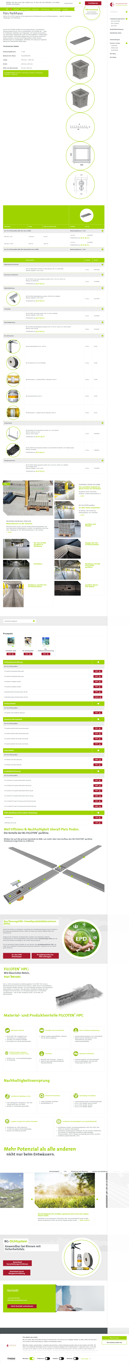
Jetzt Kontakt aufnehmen (22, 1306)
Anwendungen (115, 39)
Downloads (114, 50)
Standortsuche (25, 9)
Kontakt (65, 9)
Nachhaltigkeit (56, 9)
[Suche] (126, 12)
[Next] (97, 1199)
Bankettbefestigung (116, 29)
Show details (84, 1358)
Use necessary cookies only (114, 1342)
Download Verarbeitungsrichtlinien (17, 1263)
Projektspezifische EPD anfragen (45, 956)
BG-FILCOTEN (115, 21)
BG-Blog (113, 53)
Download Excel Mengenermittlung (17, 1272)
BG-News (113, 57)
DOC (97, 676)
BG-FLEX (114, 25)
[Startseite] (7, 9)
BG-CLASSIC (115, 23)
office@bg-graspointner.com (17, 1300)
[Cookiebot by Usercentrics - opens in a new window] (11, 1359)
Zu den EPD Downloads (17, 956)
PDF (10, 654)
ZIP (96, 817)
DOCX (97, 697)
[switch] (47, 1358)
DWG (97, 759)
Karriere (16, 9)
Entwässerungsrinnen (117, 19)
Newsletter (35, 9)
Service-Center (115, 43)
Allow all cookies (114, 1338)
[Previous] (32, 1199)
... (9, 532)
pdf (83, 238)
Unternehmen (45, 9)
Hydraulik (114, 45)
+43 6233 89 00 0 (13, 1298)
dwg (87, 238)
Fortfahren (93, 3)
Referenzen (114, 48)
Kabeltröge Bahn (115, 33)
